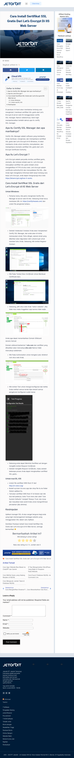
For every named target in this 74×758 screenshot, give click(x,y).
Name (6, 620)
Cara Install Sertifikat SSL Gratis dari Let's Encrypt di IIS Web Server (28, 559)
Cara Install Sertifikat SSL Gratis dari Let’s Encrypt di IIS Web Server (26, 97)
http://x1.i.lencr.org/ (16, 486)
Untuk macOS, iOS (16, 102)
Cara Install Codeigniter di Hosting (69, 88)
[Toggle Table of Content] (45, 88)
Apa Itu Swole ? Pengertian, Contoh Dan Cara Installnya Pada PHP (69, 107)
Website (6, 628)
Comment (7, 616)
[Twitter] (9, 693)
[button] (26, 3)
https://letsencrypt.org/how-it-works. (19, 178)
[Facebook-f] (4, 693)
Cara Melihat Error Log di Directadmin (61, 88)
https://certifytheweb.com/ (33, 201)
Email (5, 624)
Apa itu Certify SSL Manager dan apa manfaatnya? (24, 91)
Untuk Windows (15, 100)
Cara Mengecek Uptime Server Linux (60, 70)
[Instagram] (6, 693)
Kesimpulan (12, 104)
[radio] (19, 541)
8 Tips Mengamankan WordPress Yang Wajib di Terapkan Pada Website (39, 569)
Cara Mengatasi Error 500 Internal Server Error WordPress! (60, 50)
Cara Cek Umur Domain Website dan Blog (69, 70)
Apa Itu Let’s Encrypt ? (15, 93)
